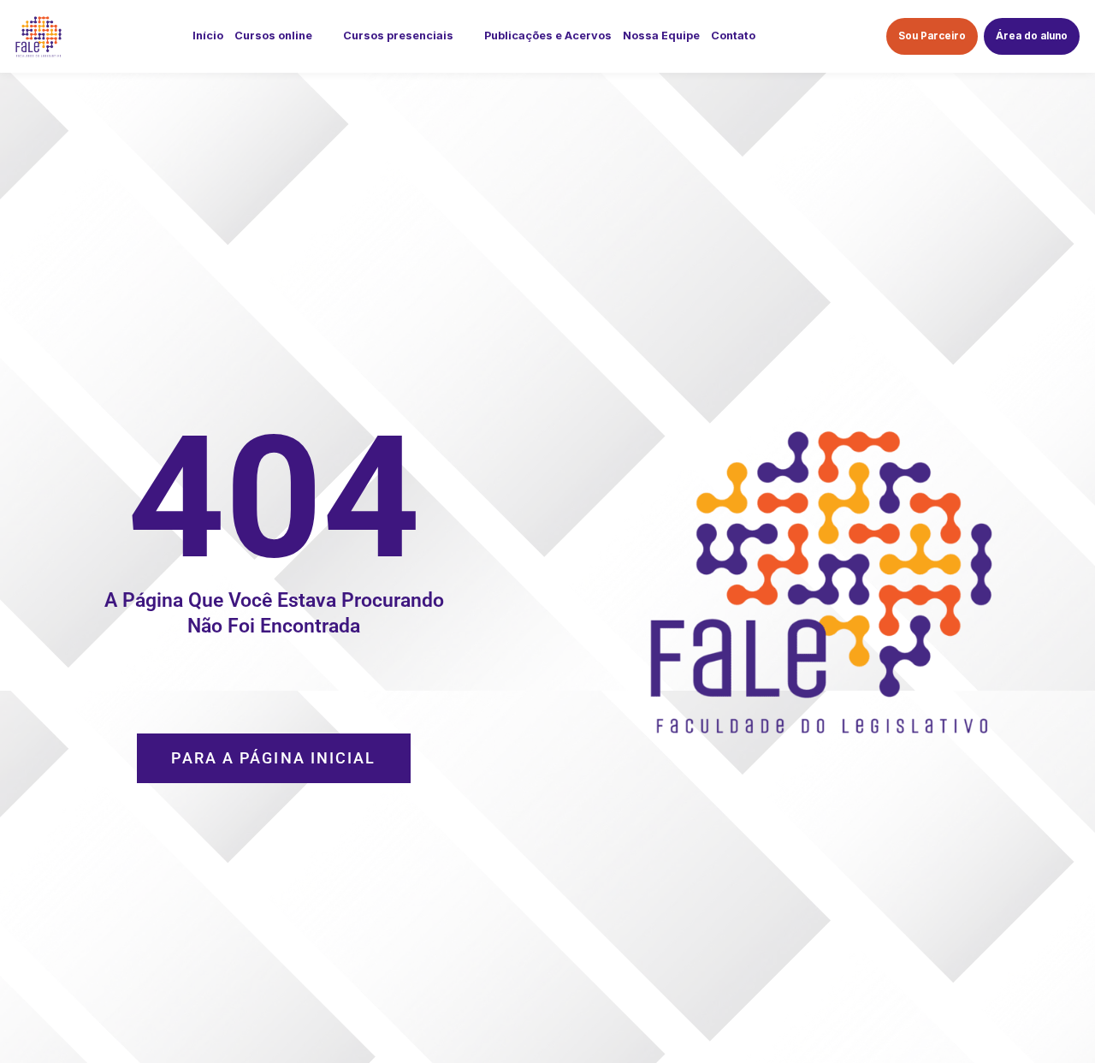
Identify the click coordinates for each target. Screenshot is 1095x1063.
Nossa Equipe (661, 35)
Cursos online (273, 35)
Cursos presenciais (398, 35)
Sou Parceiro (932, 36)
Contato (733, 35)
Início (207, 35)
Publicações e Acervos (548, 35)
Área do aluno (1032, 36)
